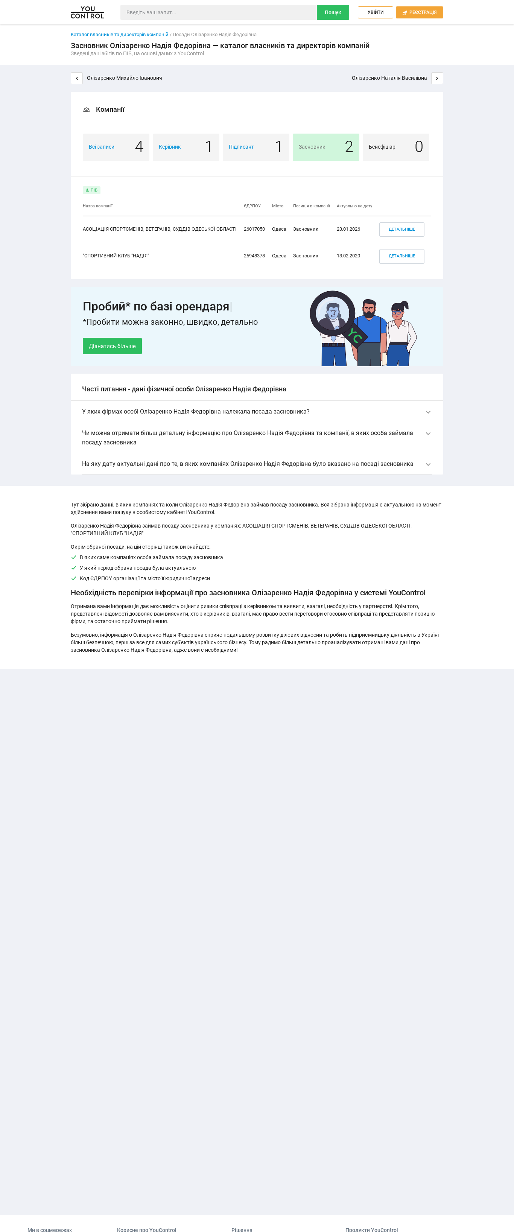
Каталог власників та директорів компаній (120, 34)
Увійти (375, 12)
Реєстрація (419, 12)
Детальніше (402, 229)
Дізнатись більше (112, 346)
